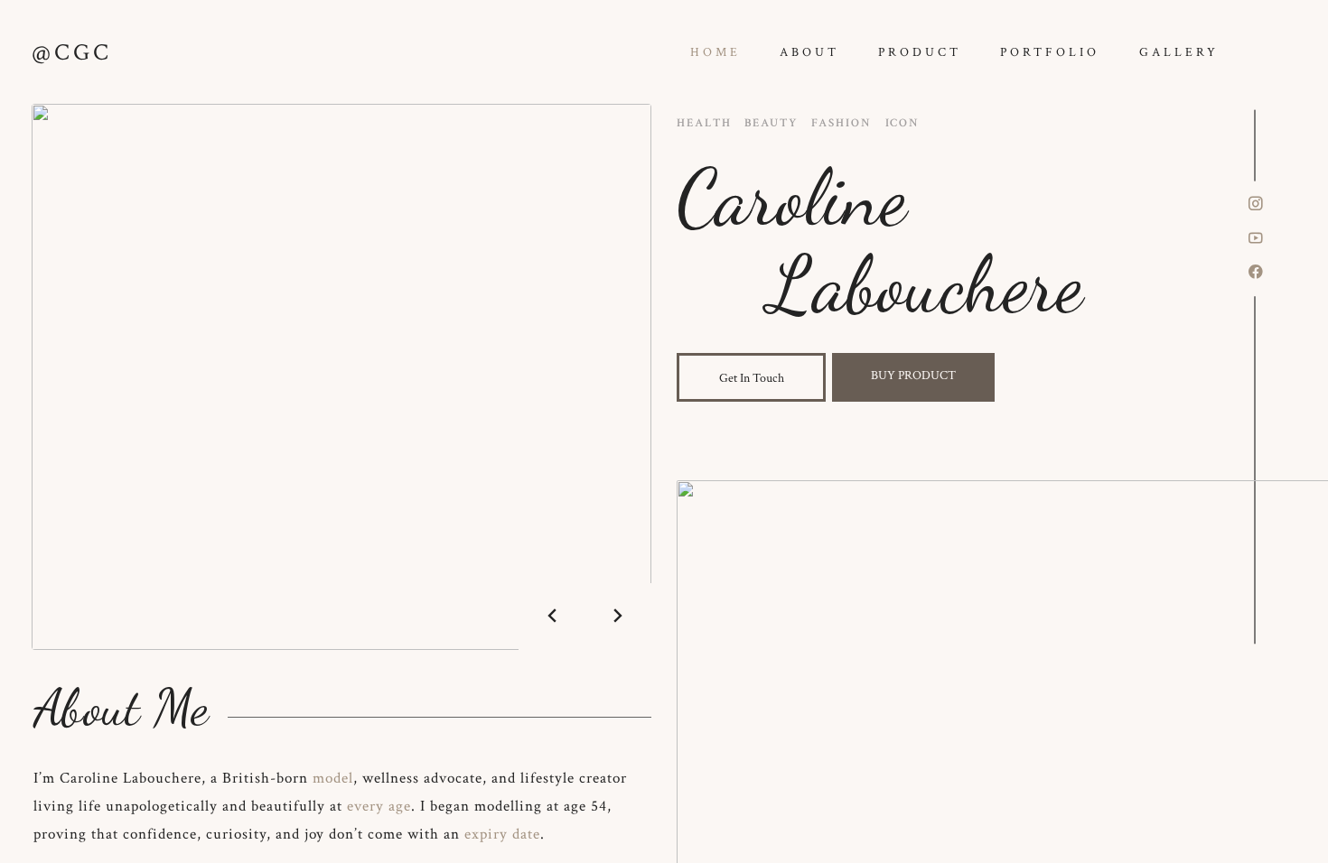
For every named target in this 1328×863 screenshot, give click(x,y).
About (809, 51)
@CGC (72, 52)
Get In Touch (751, 377)
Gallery (1179, 51)
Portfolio (1049, 51)
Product (919, 51)
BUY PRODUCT (913, 375)
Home (715, 51)
